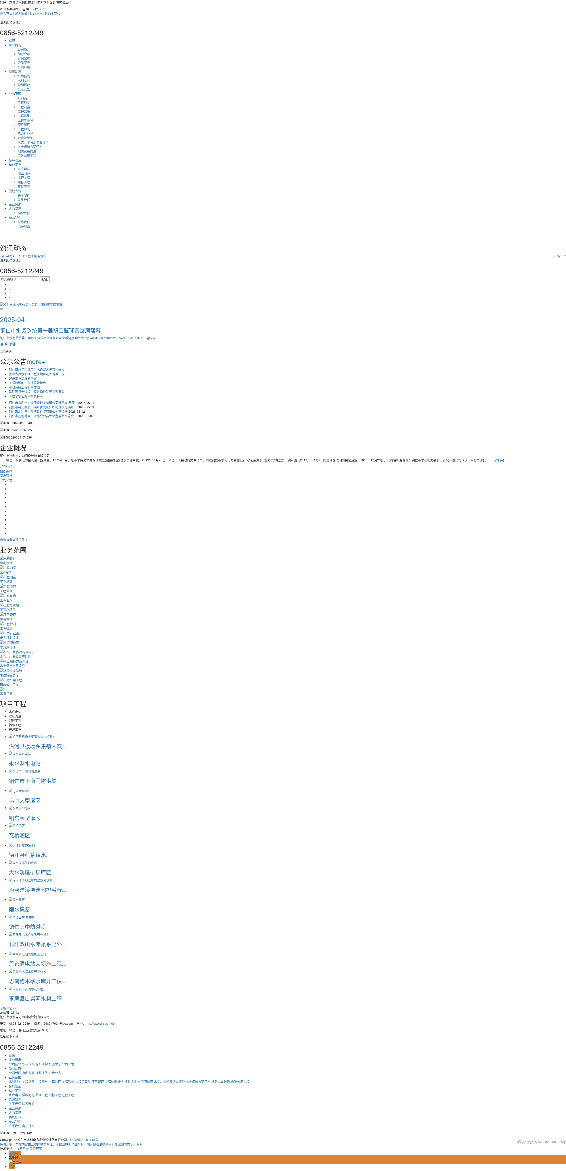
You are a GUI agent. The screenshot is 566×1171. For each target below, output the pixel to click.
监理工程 (24, 177)
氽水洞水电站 (25, 763)
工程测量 (24, 107)
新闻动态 (15, 71)
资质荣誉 (24, 62)
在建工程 (24, 186)
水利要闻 (24, 80)
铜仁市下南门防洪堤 (33, 780)
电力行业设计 (27, 133)
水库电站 (24, 168)
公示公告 (24, 89)
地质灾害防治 (27, 151)
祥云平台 (22, 1148)
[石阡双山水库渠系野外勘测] (29, 934)
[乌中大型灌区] (20, 790)
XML (57, 13)
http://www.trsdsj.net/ (100, 1023)
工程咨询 (24, 115)
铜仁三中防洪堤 (27, 926)
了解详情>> (8, 1008)
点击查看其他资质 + (13, 539)
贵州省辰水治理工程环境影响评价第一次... (38, 374)
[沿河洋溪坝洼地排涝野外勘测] (31, 879)
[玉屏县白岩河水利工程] (26, 988)
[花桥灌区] (17, 825)
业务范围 (15, 93)
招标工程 (24, 182)
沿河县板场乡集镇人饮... (38, 746)
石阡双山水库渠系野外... (38, 944)
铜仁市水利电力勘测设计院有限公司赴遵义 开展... (43, 402)
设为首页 (6, 13)
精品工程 (15, 164)
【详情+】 (499, 460)
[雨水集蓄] (17, 899)
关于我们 (24, 195)
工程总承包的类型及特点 (26, 396)
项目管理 (24, 124)
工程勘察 (24, 102)
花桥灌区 (19, 835)
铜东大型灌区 (25, 818)
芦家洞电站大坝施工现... (38, 963)
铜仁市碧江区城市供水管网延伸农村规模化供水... (43, 407)
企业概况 (15, 45)
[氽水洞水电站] (20, 753)
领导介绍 (24, 53)
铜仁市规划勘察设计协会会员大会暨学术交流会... (43, 416)
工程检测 (24, 129)
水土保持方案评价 (30, 146)
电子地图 (24, 226)
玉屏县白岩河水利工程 (35, 998)
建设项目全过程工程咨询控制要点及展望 (37, 391)
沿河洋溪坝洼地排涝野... (38, 889)
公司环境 (24, 67)
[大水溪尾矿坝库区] (23, 862)
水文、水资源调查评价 (33, 142)
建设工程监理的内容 (23, 378)
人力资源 (15, 208)
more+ (36, 361)
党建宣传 (15, 191)
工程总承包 (25, 120)
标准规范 (15, 160)
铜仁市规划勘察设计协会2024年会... (25, 256)
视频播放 (24, 84)
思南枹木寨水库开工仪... (38, 981)
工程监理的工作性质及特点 (27, 382)
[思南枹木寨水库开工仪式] (27, 971)
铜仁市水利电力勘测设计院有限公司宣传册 (39, 411)
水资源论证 (25, 137)
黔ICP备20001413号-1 (85, 1139)
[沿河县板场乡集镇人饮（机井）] (32, 736)
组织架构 (24, 58)
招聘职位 (24, 213)
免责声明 (36, 1148)
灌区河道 (24, 173)
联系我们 (24, 199)
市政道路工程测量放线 (24, 387)
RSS (48, 13)
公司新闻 (24, 76)
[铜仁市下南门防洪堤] (24, 771)
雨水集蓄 (19, 909)
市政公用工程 (27, 155)
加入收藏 (21, 13)
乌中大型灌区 (25, 800)
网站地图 (36, 13)
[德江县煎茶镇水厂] (23, 845)
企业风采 (15, 204)
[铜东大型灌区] (20, 807)
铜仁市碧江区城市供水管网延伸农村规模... (38, 369)
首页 (12, 40)
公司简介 (24, 49)
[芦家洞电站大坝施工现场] (27, 953)
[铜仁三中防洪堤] (21, 916)
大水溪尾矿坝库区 (30, 872)
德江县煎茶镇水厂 (30, 854)
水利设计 (24, 98)
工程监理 (24, 111)
